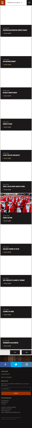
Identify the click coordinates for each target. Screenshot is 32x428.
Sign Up (16, 393)
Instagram (26, 364)
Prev (15, 352)
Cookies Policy (5, 374)
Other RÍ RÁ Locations (13, 2)
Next (27, 352)
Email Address (5, 389)
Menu (29, 2)
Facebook (5, 364)
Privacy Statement (6, 377)
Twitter (16, 364)
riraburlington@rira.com (12, 412)
